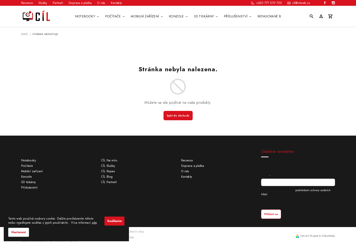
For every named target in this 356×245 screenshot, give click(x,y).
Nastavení (18, 232)
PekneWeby (328, 236)
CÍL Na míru (109, 160)
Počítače (27, 166)
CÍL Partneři (109, 182)
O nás (101, 3)
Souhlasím (114, 221)
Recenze (27, 3)
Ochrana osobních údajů (130, 231)
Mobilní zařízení (32, 171)
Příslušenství (29, 187)
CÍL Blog (107, 176)
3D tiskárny (28, 182)
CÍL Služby (108, 166)
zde (94, 222)
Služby (42, 3)
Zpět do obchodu (178, 115)
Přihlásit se (271, 214)
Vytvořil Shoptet (309, 236)
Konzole (26, 176)
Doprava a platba (80, 3)
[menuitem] (87, 16)
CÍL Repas (108, 171)
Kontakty (116, 3)
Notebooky (28, 160)
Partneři (58, 3)
